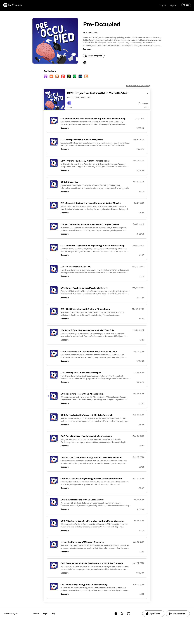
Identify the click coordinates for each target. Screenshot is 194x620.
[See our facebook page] (115, 613)
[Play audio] (147, 93)
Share (145, 103)
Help (53, 614)
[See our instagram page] (128, 613)
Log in (163, 5)
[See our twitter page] (122, 613)
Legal (45, 614)
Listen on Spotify (95, 55)
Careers (36, 614)
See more (87, 49)
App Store (155, 613)
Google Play (179, 613)
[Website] (84, 62)
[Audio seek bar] (107, 109)
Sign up (173, 5)
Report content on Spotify (138, 85)
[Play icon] (69, 103)
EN (187, 5)
